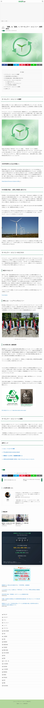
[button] (4, 65)
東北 (4, 655)
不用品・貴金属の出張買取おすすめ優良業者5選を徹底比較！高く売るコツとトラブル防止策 (21, 598)
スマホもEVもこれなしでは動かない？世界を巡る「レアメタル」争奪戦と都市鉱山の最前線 (21, 589)
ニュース (5, 625)
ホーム (15, 701)
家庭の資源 (5, 650)
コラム (4, 619)
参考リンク (7, 88)
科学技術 (5, 677)
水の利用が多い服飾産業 (12, 84)
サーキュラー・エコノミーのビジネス (13, 80)
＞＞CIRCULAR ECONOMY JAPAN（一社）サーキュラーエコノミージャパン (18, 459)
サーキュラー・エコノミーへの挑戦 (12, 86)
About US (28, 701)
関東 (4, 682)
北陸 (4, 639)
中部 (4, 633)
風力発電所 (5, 685)
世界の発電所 (6, 630)
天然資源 (5, 647)
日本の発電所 (6, 652)
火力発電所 (5, 669)
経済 (3, 30)
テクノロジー (6, 622)
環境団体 (5, 671)
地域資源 (5, 641)
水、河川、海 (6, 661)
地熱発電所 (5, 644)
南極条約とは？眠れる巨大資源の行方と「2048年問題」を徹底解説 (16, 585)
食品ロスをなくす (11, 81)
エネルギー (5, 617)
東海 (4, 658)
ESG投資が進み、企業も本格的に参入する (14, 78)
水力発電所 (5, 663)
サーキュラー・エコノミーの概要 (12, 74)
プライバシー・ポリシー (21, 701)
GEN (8, 499)
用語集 (4, 674)
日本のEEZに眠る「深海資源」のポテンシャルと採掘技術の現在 (15, 594)
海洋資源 (5, 666)
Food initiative (5, 295)
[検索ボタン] (42, 1)
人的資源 (5, 636)
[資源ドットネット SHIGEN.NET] (22, 1)
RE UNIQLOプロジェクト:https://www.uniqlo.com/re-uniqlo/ (14, 410)
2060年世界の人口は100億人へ (11, 76)
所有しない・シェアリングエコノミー (14, 83)
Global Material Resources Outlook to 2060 (10, 181)
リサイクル (5, 628)
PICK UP (5, 614)
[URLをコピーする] (39, 65)
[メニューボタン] (1, 1)
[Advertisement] (22, 12)
